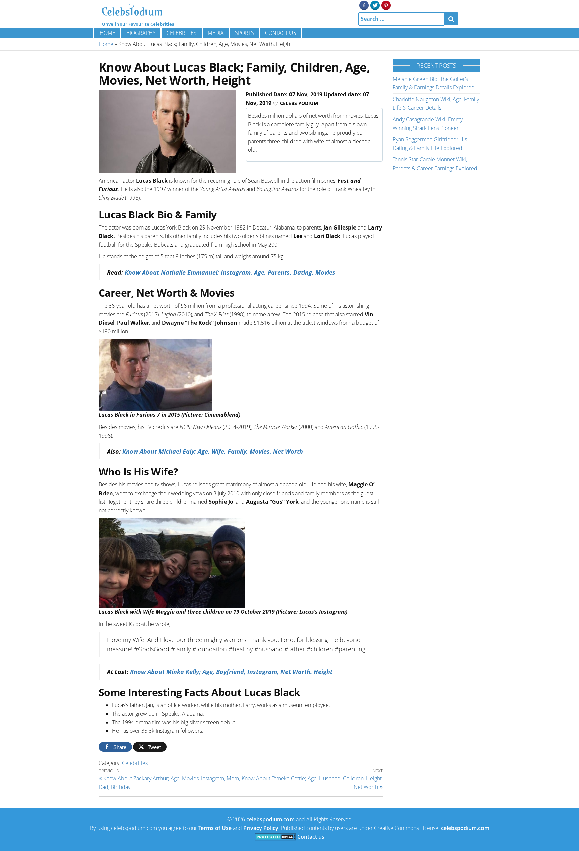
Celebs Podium (299, 103)
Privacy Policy (260, 828)
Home (107, 33)
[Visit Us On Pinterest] (385, 4)
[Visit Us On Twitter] (374, 4)
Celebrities (182, 33)
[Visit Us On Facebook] (363, 4)
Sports (244, 33)
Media (216, 33)
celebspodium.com (270, 819)
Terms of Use (215, 828)
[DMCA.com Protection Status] (275, 836)
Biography (140, 33)
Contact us (280, 33)
